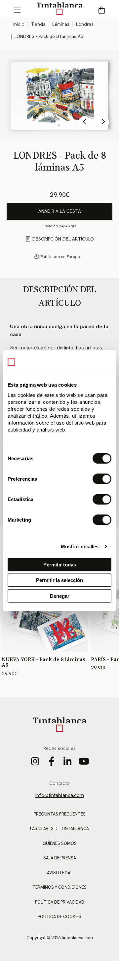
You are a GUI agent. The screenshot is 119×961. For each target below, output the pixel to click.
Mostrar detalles (80, 546)
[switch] (102, 478)
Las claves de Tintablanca (59, 828)
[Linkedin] (67, 763)
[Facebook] (51, 763)
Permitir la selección (59, 580)
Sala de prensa (59, 858)
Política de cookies (59, 916)
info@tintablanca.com (59, 795)
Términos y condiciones (59, 887)
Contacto (59, 783)
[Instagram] (35, 763)
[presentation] (85, 122)
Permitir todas (59, 564)
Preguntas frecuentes (60, 814)
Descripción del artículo (63, 239)
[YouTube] (83, 763)
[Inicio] (59, 8)
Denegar (59, 595)
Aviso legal (59, 873)
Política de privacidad (59, 902)
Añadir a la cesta (59, 211)
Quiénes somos (60, 843)
